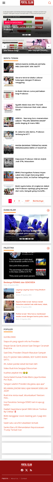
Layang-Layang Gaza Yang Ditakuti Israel (30, 291)
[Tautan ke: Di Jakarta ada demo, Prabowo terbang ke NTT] (9, 135)
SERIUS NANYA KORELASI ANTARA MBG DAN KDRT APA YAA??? (30, 65)
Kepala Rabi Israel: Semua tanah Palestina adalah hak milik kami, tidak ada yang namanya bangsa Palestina (31, 303)
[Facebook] (22, 470)
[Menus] (4, 3)
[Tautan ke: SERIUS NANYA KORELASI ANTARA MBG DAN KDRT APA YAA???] (9, 67)
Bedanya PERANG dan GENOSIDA (19, 282)
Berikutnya (38, 201)
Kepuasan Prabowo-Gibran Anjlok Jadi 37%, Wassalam (30, 160)
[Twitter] (26, 470)
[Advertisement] (23, 448)
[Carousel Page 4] (29, 238)
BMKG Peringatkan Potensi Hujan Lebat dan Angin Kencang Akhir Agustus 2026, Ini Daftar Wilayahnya (32, 175)
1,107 (27, 201)
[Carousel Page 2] (26, 34)
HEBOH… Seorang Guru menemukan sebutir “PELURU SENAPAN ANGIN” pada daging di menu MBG (31, 120)
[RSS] (31, 470)
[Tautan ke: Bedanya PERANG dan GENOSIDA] (26, 265)
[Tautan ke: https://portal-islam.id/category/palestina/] (48, 248)
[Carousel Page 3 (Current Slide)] (29, 34)
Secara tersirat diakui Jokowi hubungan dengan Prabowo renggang (29, 80)
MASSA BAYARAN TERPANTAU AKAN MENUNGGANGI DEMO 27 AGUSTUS (31, 146)
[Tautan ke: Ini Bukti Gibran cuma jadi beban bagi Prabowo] (9, 94)
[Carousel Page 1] (23, 34)
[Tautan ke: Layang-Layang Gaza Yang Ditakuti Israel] (9, 293)
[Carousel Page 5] (32, 238)
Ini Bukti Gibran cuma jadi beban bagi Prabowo (23, 28)
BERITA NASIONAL (13, 22)
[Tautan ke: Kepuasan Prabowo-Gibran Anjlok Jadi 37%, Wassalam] (9, 162)
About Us (14, 478)
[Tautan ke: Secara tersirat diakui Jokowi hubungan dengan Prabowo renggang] (9, 81)
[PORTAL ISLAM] (27, 2)
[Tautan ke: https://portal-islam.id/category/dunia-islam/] (48, 210)
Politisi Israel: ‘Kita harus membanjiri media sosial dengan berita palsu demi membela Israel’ (32, 315)
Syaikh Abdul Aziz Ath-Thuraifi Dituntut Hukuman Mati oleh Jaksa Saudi (38, 49)
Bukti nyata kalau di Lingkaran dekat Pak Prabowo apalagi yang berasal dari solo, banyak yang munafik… (32, 188)
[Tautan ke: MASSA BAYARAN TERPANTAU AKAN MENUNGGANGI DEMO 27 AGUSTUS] (9, 149)
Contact (24, 478)
